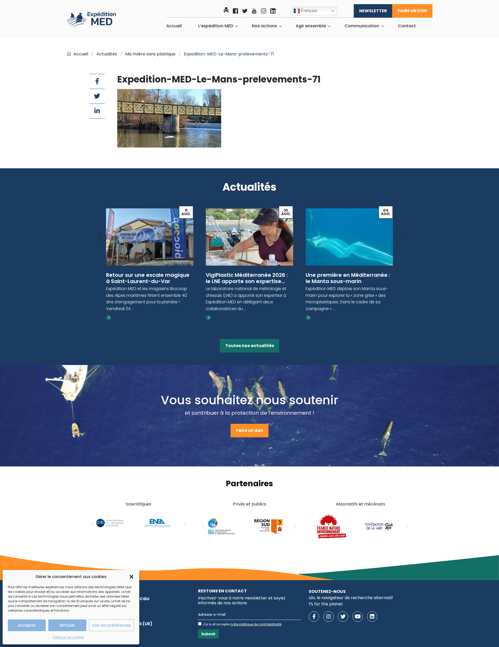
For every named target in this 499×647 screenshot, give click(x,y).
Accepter (27, 625)
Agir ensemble (311, 26)
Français (308, 10)
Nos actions (264, 26)
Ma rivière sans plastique (150, 54)
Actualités (106, 54)
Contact (407, 26)
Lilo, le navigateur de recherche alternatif (351, 598)
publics (259, 504)
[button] (131, 576)
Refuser (67, 625)
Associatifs (347, 504)
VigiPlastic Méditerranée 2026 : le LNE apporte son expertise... (247, 278)
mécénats (374, 504)
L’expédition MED (215, 26)
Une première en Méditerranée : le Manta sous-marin (348, 278)
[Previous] (99, 237)
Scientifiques (138, 504)
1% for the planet (326, 604)
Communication (362, 26)
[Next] (399, 237)
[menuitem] (174, 26)
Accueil (174, 26)
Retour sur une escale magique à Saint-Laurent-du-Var (147, 278)
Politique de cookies (68, 637)
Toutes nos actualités (249, 346)
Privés (239, 504)
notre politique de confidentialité (255, 624)
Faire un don (412, 11)
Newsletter (373, 11)
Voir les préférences (111, 625)
